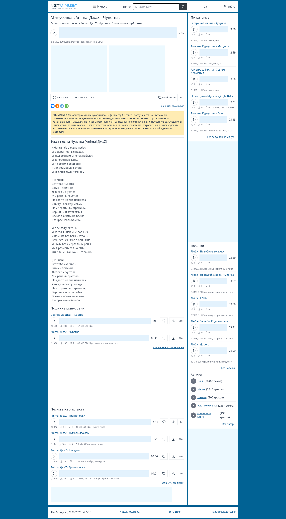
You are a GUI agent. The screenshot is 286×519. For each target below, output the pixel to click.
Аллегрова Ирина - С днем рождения (208, 71)
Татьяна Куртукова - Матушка (210, 46)
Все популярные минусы (221, 136)
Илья (200, 381)
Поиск (127, 7)
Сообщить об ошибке (172, 106)
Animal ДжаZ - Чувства (65, 332)
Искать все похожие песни (168, 347)
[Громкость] (205, 6)
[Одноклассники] (57, 106)
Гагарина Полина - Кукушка (208, 23)
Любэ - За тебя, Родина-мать (209, 321)
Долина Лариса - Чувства (67, 314)
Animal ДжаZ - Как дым (65, 450)
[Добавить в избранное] (163, 321)
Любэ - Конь (199, 298)
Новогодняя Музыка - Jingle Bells (212, 96)
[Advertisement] (137, 68)
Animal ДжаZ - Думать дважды (70, 433)
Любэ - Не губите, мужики (207, 251)
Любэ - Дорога (200, 344)
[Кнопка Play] (54, 33)
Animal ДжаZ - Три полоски (68, 415)
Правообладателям (223, 511)
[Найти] (183, 6)
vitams (201, 389)
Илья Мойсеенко (207, 405)
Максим (202, 397)
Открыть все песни (173, 482)
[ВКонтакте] (53, 106)
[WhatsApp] (67, 106)
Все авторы (229, 424)
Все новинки (228, 368)
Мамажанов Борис (204, 415)
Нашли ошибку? (130, 511)
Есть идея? (175, 511)
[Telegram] (62, 106)
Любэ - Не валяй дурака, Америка (212, 274)
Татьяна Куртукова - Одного (209, 113)
